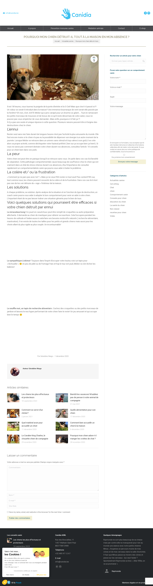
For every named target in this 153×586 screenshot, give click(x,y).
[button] (4, 582)
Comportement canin (119, 194)
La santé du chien (117, 205)
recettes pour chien (118, 212)
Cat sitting (114, 184)
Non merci (10, 575)
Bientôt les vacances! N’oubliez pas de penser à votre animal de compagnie (84, 397)
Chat (112, 187)
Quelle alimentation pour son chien (83, 411)
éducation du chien (118, 202)
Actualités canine (14, 57)
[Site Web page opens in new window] (148, 13)
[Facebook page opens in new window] (145, 13)
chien (112, 191)
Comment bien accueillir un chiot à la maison (82, 424)
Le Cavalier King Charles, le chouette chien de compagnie (35, 437)
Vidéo (112, 216)
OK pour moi (41, 575)
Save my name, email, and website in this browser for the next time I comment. (39, 512)
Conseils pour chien (118, 198)
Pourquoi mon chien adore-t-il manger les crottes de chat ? (83, 437)
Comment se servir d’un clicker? (32, 411)
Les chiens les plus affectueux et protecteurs (35, 396)
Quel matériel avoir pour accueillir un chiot (32, 424)
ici (134, 152)
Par (45, 356)
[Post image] (13, 397)
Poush (18, 583)
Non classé (114, 209)
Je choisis (25, 575)
